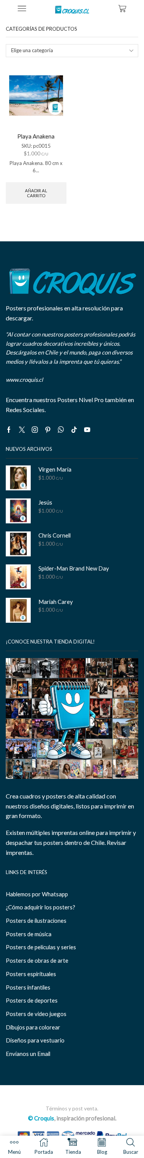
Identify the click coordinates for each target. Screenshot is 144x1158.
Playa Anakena (36, 136)
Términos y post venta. (72, 1108)
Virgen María (54, 469)
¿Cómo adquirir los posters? (40, 907)
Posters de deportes (32, 1000)
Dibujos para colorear (33, 1027)
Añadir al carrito (36, 193)
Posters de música (28, 933)
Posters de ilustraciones (36, 920)
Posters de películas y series (41, 947)
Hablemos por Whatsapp (37, 894)
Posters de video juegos (36, 1013)
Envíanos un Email (28, 1053)
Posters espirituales (31, 973)
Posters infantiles (28, 987)
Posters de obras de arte (37, 960)
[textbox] (67, 50)
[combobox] (72, 50)
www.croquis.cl (24, 379)
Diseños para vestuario (35, 1040)
